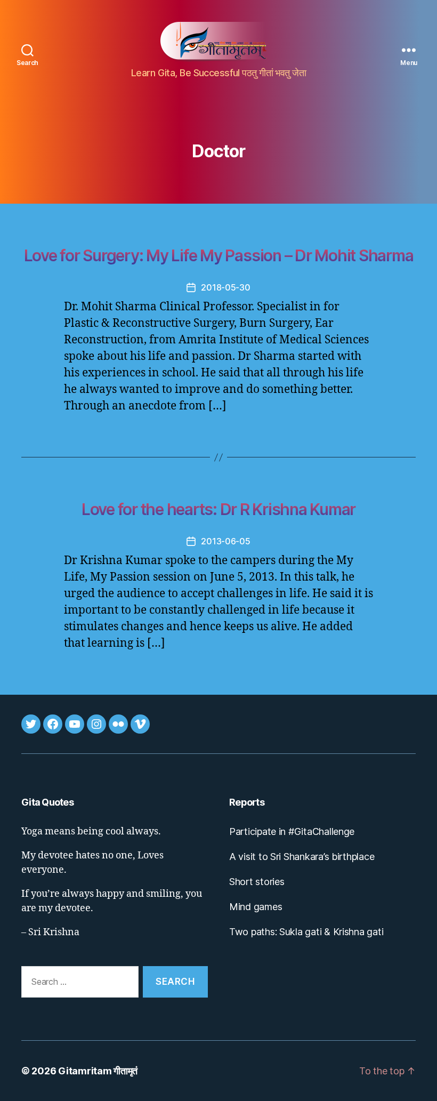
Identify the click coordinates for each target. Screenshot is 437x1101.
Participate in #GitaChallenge (291, 831)
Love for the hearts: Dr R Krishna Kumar (218, 509)
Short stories (257, 881)
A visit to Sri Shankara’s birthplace (301, 856)
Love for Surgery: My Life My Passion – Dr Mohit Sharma (219, 255)
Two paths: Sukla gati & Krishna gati (306, 931)
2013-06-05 (225, 541)
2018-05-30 (225, 287)
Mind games (255, 906)
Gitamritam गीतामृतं (97, 1070)
